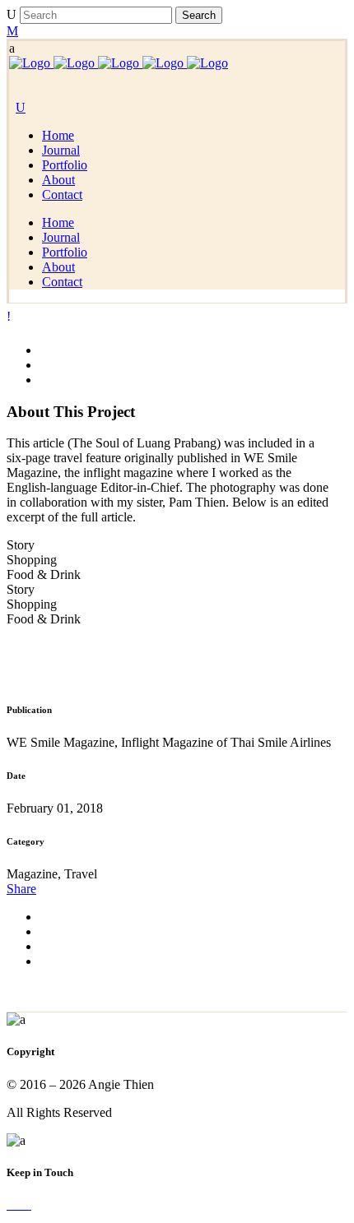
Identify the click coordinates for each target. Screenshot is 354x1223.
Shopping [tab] (32, 560)
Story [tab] (21, 545)
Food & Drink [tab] (44, 574)
